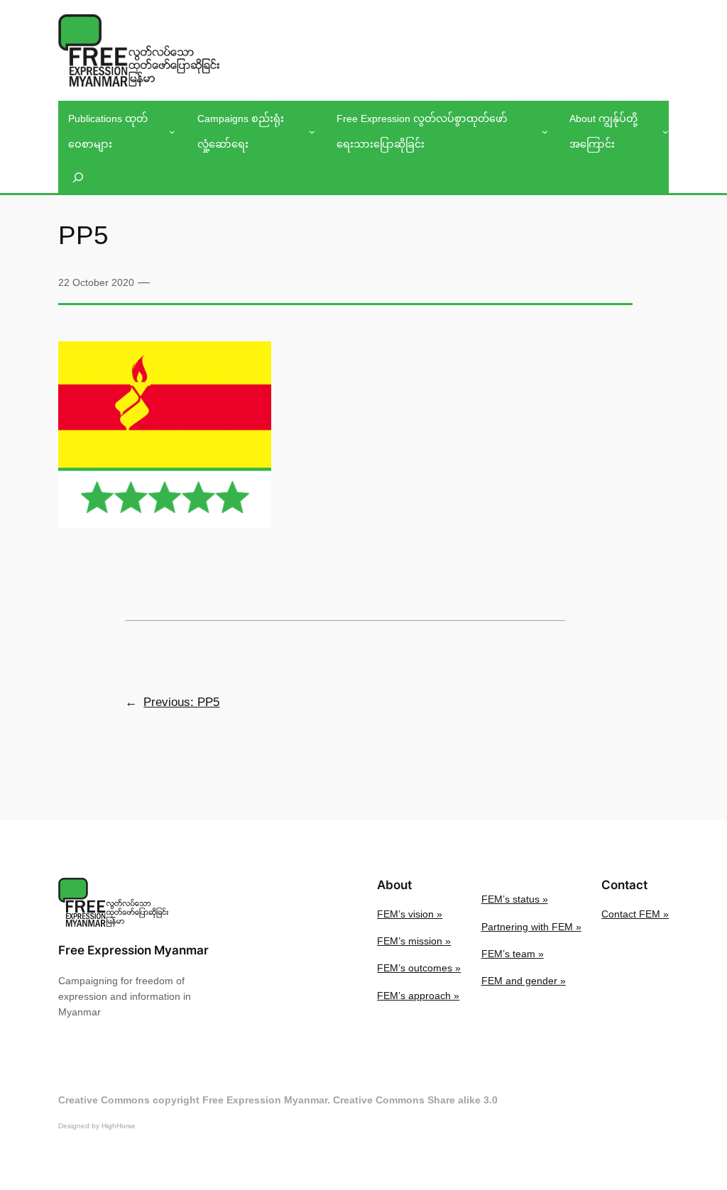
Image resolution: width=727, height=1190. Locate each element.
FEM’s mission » (414, 941)
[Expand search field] (78, 177)
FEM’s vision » (409, 914)
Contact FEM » (635, 914)
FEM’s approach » (418, 995)
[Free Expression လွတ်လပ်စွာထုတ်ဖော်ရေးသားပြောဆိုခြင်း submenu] (545, 131)
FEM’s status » (514, 899)
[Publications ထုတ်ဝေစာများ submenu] (172, 131)
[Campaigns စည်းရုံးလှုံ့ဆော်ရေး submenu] (312, 131)
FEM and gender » (523, 980)
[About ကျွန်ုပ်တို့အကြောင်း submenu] (665, 131)
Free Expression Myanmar (133, 950)
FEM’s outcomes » (419, 968)
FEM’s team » (512, 953)
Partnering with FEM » (531, 926)
